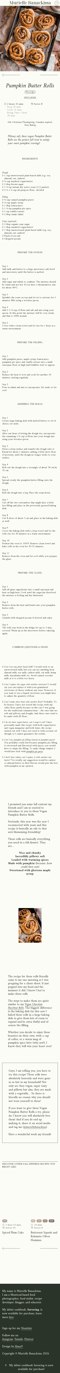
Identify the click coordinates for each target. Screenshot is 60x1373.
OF (45, 1220)
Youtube (18, 1339)
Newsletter (26, 1328)
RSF (51, 1220)
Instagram (7, 1339)
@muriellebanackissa (35, 1127)
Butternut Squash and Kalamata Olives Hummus (44, 1236)
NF (4, 1220)
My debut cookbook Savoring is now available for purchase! (31, 1367)
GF (33, 1220)
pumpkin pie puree (34, 751)
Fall (9, 122)
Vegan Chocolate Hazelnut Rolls (25, 1006)
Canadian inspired (44, 122)
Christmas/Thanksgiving (23, 122)
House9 (19, 1346)
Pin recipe (30, 92)
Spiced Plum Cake (13, 1233)
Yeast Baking (30, 125)
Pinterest (28, 1339)
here (11, 1317)
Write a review (30, 97)
